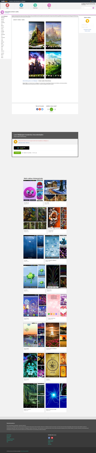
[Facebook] (49, 438)
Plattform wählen (50, 441)
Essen (2, 28)
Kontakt (49, 442)
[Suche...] (93, 8)
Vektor (2, 56)
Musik (2, 43)
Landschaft (3, 37)
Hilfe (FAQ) (49, 444)
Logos (2, 40)
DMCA (27, 451)
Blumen (2, 25)
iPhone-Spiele (9, 436)
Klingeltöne (8, 437)
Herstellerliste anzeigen (87, 29)
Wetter (2, 57)
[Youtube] (52, 438)
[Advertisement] (6, 77)
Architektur (3, 22)
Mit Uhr (2, 54)
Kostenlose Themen (10, 440)
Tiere (2, 49)
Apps (7, 441)
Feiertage (2, 31)
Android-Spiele (9, 434)
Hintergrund (3, 34)
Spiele (2, 46)
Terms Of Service (23, 451)
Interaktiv (2, 53)
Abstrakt (2, 19)
